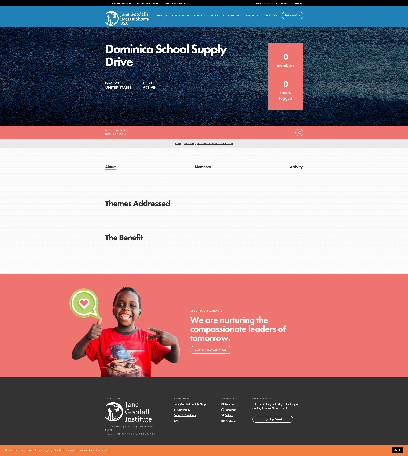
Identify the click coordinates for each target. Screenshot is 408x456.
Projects (253, 15)
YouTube (230, 421)
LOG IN (299, 3)
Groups (271, 15)
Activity (296, 166)
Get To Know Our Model (211, 350)
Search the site (261, 3)
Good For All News (148, 3)
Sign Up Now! (273, 419)
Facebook (231, 404)
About (162, 15)
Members (203, 166)
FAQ (176, 421)
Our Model (232, 15)
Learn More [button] (102, 450)
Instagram (230, 410)
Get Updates (283, 3)
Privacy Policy (182, 410)
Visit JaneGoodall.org (118, 3)
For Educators (206, 15)
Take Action (292, 15)
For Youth (180, 15)
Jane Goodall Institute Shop (190, 404)
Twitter (229, 415)
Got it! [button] (397, 450)
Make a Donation (175, 3)
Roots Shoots (115, 133)
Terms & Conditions (185, 415)
